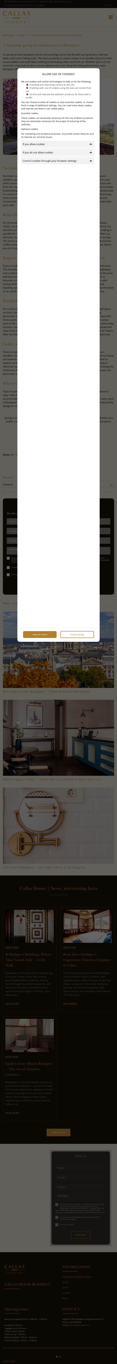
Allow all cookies (40, 634)
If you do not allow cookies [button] (38, 152)
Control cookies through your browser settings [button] (50, 160)
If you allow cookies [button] (34, 144)
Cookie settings (77, 634)
